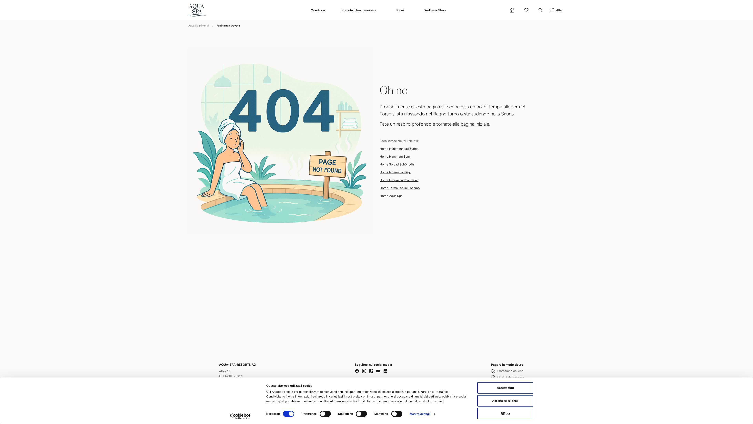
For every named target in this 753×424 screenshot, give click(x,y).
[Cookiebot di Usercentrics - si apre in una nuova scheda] (240, 416)
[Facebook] (357, 371)
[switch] (325, 414)
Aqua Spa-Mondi (198, 25)
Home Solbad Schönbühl (397, 164)
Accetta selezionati (505, 400)
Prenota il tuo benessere (359, 10)
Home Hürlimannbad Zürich (399, 149)
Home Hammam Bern (395, 156)
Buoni (400, 10)
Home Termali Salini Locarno (400, 188)
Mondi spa (318, 10)
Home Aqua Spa (391, 196)
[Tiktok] (371, 371)
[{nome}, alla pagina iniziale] (202, 10)
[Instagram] (364, 371)
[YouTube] (378, 371)
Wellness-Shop (435, 10)
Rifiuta (505, 413)
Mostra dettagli (420, 414)
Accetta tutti (505, 387)
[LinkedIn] (385, 371)
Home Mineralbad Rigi (395, 172)
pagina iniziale (475, 124)
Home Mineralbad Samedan (399, 180)
